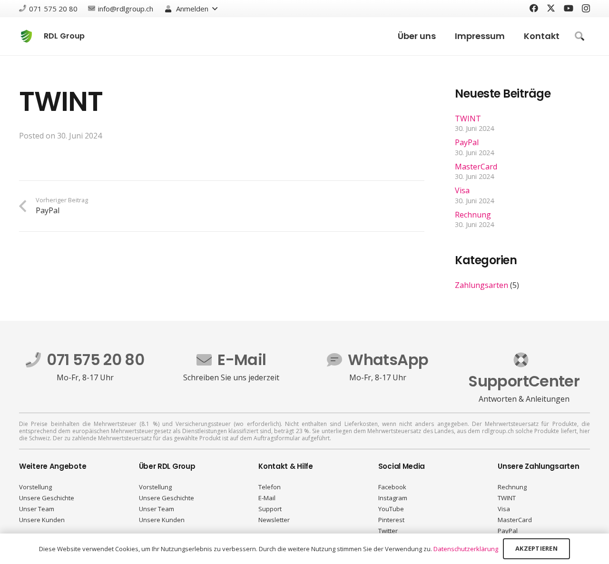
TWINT (468, 118)
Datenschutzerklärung (465, 548)
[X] (551, 8)
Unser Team (36, 509)
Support (270, 509)
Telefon (269, 487)
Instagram (392, 498)
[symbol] (26, 36)
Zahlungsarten (481, 285)
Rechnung (473, 214)
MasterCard (476, 166)
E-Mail (266, 498)
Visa (462, 190)
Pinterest (391, 519)
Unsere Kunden (42, 519)
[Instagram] (586, 8)
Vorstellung (35, 487)
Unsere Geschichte (46, 498)
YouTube (391, 509)
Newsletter (274, 519)
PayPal (467, 142)
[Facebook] (534, 8)
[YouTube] (568, 8)
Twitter (388, 530)
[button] (191, 8)
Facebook (392, 487)
